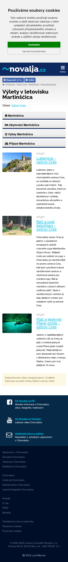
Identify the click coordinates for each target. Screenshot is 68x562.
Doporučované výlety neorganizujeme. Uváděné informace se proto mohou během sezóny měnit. (30, 379)
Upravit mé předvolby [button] (34, 51)
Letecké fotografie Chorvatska (18, 489)
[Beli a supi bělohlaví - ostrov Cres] (17, 225)
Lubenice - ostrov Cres (46, 160)
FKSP (5, 507)
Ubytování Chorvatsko (14, 461)
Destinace (10, 84)
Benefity (6, 512)
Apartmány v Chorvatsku (15, 452)
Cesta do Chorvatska (13, 480)
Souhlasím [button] (34, 44)
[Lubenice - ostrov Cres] (17, 162)
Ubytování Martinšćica (23, 125)
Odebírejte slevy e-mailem (29, 433)
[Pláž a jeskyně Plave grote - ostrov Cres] (17, 323)
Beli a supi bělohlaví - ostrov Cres (46, 225)
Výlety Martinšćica (48, 84)
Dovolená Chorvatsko (13, 456)
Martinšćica (34, 84)
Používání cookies (12, 530)
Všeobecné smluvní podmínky (18, 521)
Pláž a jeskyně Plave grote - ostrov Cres (49, 323)
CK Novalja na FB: (25, 401)
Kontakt (6, 498)
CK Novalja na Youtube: (28, 419)
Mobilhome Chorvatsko (14, 466)
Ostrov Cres (22, 84)
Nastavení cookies (12, 526)
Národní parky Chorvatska (16, 484)
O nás (5, 503)
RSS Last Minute (36, 555)
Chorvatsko (8, 475)
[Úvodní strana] (3, 84)
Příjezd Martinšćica (21, 143)
